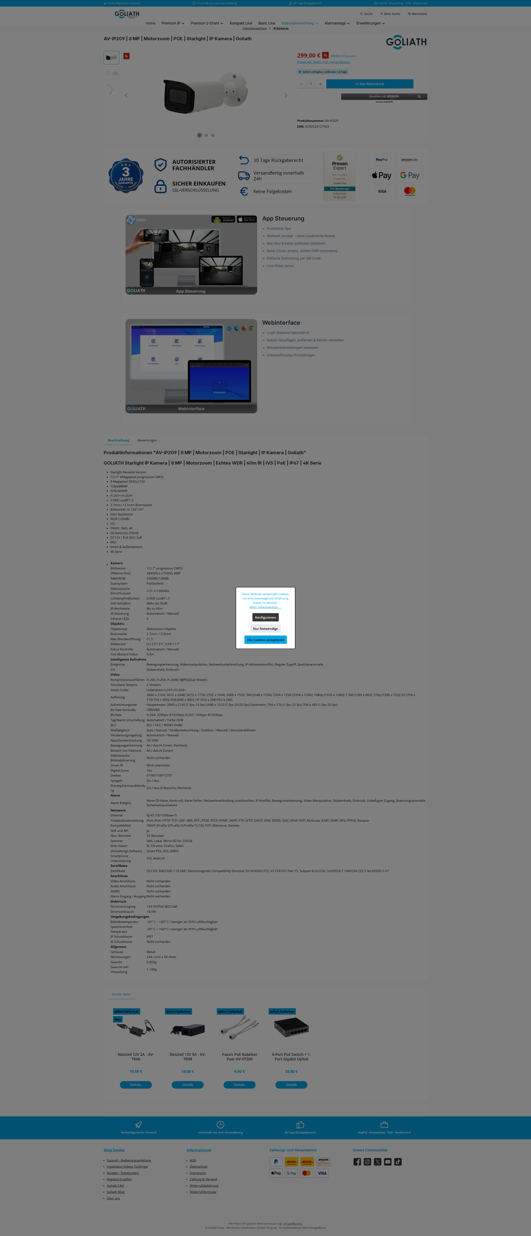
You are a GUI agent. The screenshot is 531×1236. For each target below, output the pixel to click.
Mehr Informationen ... (265, 607)
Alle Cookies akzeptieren (265, 640)
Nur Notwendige (265, 629)
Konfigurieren (265, 617)
